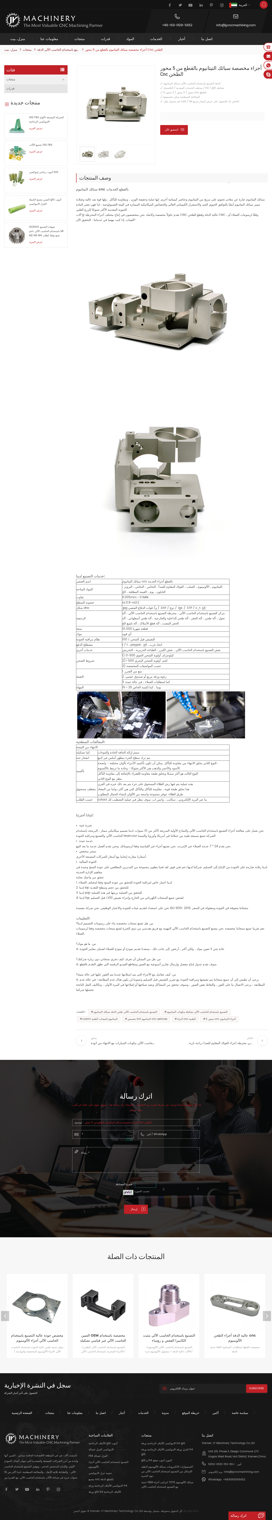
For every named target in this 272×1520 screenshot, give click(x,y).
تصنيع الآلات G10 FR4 (40, 145)
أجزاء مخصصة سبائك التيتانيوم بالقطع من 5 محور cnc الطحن (118, 1123)
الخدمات (156, 39)
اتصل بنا (206, 39)
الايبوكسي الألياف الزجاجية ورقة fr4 (108, 1486)
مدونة (165, 1413)
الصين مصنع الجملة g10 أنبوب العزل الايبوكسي (45, 202)
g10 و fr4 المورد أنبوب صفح (156, 1460)
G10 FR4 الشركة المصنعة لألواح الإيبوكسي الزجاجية (46, 119)
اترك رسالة (238, 1516)
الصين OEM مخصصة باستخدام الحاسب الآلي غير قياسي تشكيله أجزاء (37, 1338)
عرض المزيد (35, 128)
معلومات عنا (49, 39)
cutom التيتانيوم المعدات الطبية (100, 1019)
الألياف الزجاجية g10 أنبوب (103, 1443)
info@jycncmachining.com (236, 25)
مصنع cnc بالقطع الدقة (101, 1479)
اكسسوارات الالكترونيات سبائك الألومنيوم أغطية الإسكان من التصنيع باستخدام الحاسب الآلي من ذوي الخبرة (167, 1471)
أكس (215, 1413)
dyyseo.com (191, 1511)
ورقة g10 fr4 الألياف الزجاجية (105, 1492)
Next (267, 1316)
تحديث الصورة (141, 1191)
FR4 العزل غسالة (98, 1456)
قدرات (105, 39)
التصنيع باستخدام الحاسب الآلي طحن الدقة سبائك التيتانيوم (125, 1012)
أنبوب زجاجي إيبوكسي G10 (43, 172)
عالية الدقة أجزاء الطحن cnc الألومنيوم (169, 1338)
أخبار (181, 39)
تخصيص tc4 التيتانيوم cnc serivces (147, 1019)
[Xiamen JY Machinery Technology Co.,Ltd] (53, 20)
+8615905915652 (234, 1480)
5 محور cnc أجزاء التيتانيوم (221, 1019)
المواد (130, 39)
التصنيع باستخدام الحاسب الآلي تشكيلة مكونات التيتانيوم (197, 1012)
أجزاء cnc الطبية (186, 1019)
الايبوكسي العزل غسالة (101, 1450)
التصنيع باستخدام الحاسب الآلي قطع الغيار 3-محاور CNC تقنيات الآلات (234, 1338)
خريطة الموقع (190, 1413)
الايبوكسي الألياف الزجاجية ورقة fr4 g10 (163, 1443)
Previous (5, 1316)
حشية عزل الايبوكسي (100, 1473)
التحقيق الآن (171, 130)
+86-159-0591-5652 (177, 25)
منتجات (79, 39)
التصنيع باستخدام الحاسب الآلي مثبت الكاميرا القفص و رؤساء (103, 1338)
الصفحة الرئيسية (22, 1413)
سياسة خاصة (240, 1413)
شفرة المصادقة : (125, 1184)
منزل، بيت (17, 39)
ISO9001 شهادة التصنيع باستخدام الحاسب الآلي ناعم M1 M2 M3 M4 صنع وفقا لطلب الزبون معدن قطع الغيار (46, 231)
